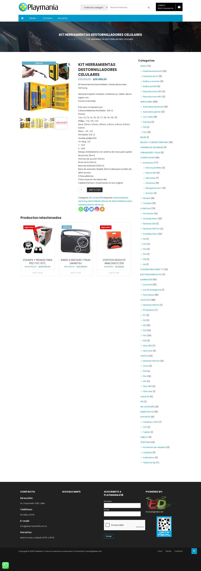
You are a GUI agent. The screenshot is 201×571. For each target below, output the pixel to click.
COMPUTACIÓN (147, 157)
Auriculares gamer (152, 111)
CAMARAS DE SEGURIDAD (151, 147)
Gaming (147, 122)
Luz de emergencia (152, 289)
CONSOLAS (145, 208)
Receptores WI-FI (154, 188)
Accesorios (148, 162)
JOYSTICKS (145, 300)
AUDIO (143, 66)
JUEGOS (144, 355)
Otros (145, 366)
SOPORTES (145, 416)
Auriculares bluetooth (153, 106)
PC (144, 315)
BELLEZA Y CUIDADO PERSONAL (154, 142)
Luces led (147, 284)
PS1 (144, 239)
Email (106, 509)
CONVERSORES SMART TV (152, 269)
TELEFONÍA (145, 442)
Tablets (146, 432)
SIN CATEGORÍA (96, 197)
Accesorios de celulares (154, 447)
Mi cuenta (62, 18)
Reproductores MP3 (152, 91)
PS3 (144, 127)
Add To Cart (94, 189)
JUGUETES (144, 396)
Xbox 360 (147, 345)
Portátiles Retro (150, 234)
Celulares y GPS (150, 422)
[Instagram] (96, 209)
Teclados (147, 203)
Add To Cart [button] (76, 273)
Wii (144, 264)
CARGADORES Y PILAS (150, 152)
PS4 (145, 132)
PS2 (144, 244)
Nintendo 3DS (149, 223)
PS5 (144, 259)
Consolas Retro (150, 218)
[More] (102, 209)
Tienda (32, 18)
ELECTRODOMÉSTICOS (150, 274)
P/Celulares (148, 310)
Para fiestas (148, 294)
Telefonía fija (149, 462)
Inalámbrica (148, 457)
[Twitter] (91, 209)
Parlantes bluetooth (152, 71)
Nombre (108, 501)
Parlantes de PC (150, 76)
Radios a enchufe (151, 81)
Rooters (149, 193)
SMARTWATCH (147, 411)
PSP (144, 381)
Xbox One (147, 350)
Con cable (148, 117)
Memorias (150, 178)
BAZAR (143, 137)
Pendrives (150, 183)
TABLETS (144, 437)
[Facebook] (86, 209)
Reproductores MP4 (152, 96)
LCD (145, 427)
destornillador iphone (98, 201)
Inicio (160, 551)
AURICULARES (146, 101)
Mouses (146, 198)
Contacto (47, 18)
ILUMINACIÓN (146, 279)
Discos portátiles (153, 167)
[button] (69, 64)
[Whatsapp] (80, 209)
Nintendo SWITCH (151, 228)
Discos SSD (151, 172)
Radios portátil (150, 86)
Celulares (147, 452)
